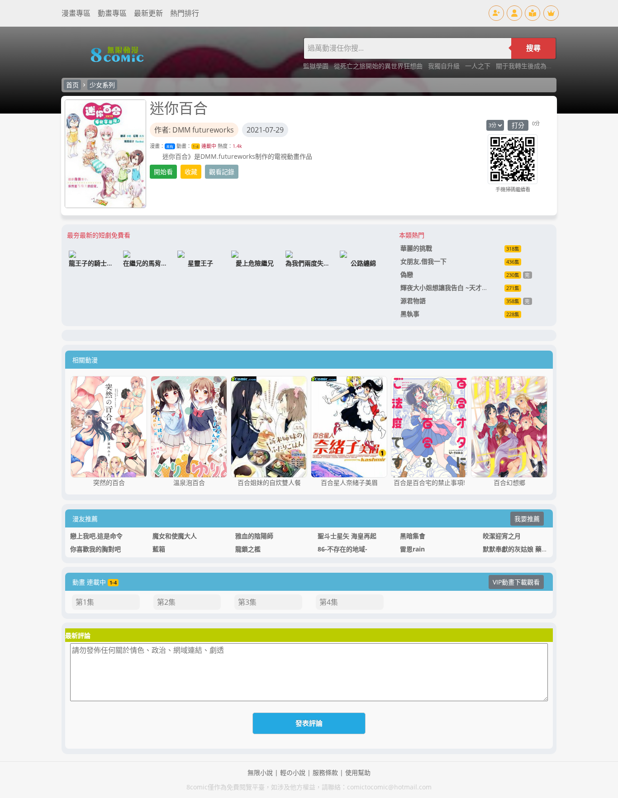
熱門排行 (184, 13)
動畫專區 (112, 13)
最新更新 (148, 13)
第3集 (247, 602)
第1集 (85, 602)
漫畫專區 (76, 13)
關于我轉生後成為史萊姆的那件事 (543, 66)
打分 (518, 125)
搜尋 (533, 48)
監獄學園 (316, 66)
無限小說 (260, 772)
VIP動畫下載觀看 (516, 582)
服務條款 (325, 772)
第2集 (166, 602)
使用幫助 (358, 772)
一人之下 (478, 66)
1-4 (196, 146)
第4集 (328, 602)
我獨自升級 (444, 66)
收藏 (191, 171)
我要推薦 (527, 518)
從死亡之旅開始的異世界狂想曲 (379, 66)
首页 (72, 85)
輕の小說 (292, 772)
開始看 (163, 171)
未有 (169, 146)
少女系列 (102, 85)
